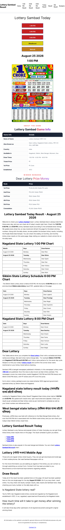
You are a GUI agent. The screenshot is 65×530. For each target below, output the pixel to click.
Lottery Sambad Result (8, 6)
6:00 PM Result (31, 6)
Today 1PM (10, 437)
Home (19, 6)
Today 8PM (10, 441)
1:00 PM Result (24, 6)
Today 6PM (10, 439)
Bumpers (62, 6)
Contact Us (32, 527)
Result (50, 6)
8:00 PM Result (38, 6)
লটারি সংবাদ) (6, 372)
